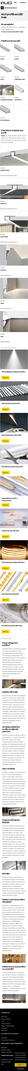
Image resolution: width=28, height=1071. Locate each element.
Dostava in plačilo (5, 1019)
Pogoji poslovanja (5, 1023)
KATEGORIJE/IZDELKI (10, 8)
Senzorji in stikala (5, 1050)
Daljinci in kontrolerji (6, 1052)
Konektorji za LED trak (7, 1059)
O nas (2, 1021)
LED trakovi (4, 1038)
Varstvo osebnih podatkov (8, 1026)
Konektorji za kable (6, 1062)
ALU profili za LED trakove (8, 1040)
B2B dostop (4, 1017)
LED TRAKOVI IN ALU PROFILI (9, 1033)
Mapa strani (4, 1030)
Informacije (20, 1068)
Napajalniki (4, 1047)
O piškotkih (4, 1028)
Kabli (2, 1064)
